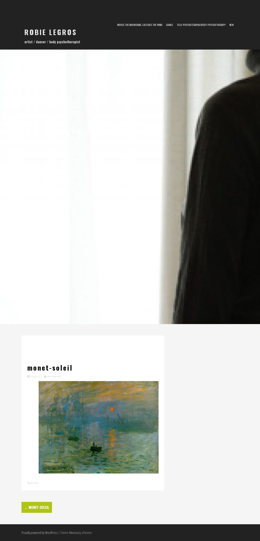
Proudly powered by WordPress (40, 532)
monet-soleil (36, 507)
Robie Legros (50, 32)
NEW (231, 25)
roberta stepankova (53, 376)
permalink (34, 483)
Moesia (73, 532)
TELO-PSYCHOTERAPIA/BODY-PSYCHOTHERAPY (201, 25)
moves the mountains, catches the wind (139, 25)
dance (169, 25)
